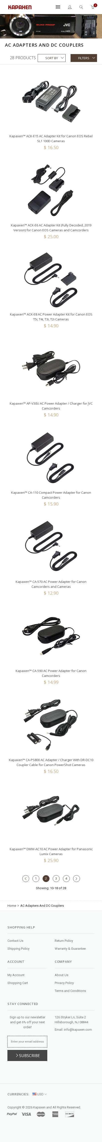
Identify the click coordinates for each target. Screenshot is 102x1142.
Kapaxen (39, 1107)
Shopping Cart (17, 983)
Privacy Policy (64, 983)
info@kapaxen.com (78, 1029)
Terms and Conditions (70, 991)
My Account (16, 975)
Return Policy (64, 941)
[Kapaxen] (19, 6)
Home (12, 905)
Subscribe (29, 1055)
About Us (61, 975)
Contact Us (15, 941)
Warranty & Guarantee (70, 948)
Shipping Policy (18, 948)
